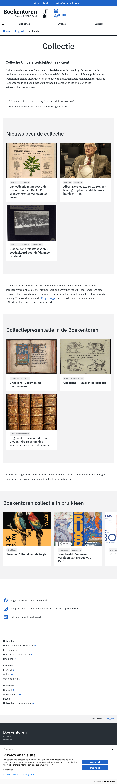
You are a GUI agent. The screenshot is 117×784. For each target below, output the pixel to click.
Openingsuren (10, 694)
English (110, 718)
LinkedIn (38, 617)
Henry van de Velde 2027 (16, 654)
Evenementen (10, 650)
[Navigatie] (3, 24)
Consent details (10, 774)
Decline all (95, 768)
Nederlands (97, 718)
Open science (10, 678)
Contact (7, 690)
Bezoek (99, 23)
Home (6, 31)
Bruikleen (8, 658)
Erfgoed (61, 23)
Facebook (42, 600)
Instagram (73, 608)
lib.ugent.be (77, 3)
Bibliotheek (24, 23)
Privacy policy (29, 774)
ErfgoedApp (48, 298)
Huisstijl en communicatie (17, 703)
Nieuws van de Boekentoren (18, 645)
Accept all (95, 762)
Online (6, 674)
